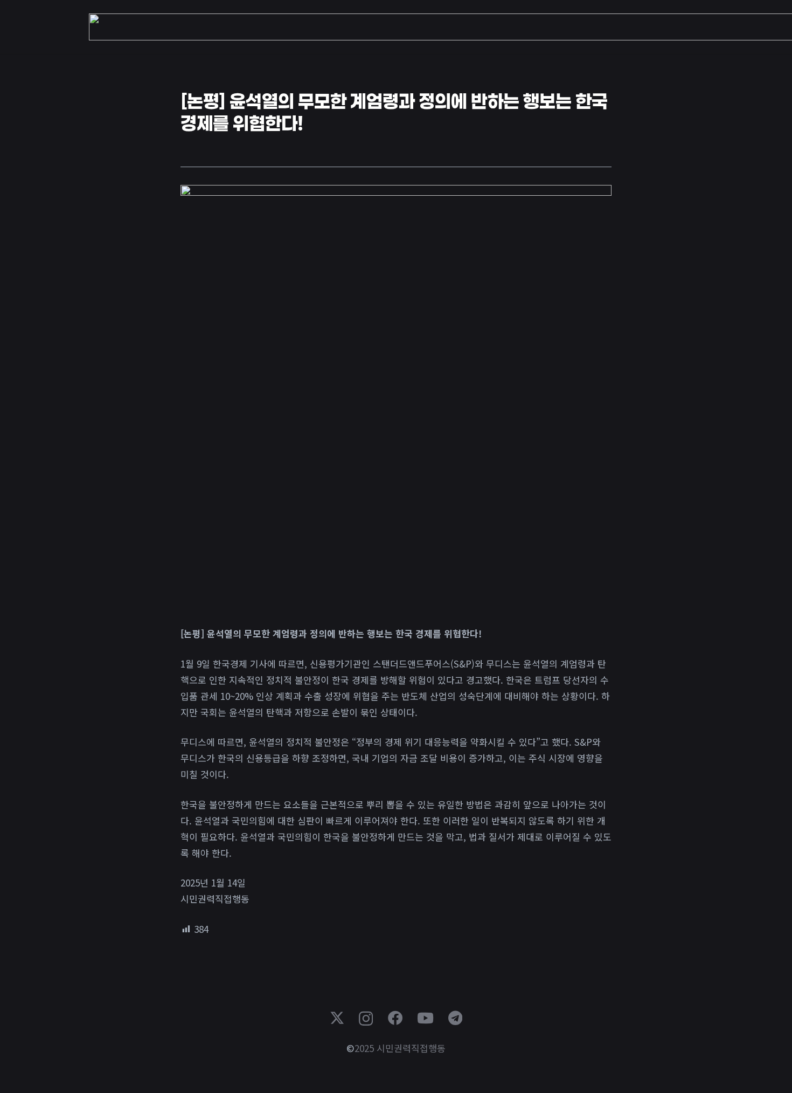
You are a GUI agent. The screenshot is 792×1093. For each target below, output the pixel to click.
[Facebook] (395, 1017)
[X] (337, 1018)
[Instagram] (366, 1018)
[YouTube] (425, 1017)
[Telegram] (455, 1017)
